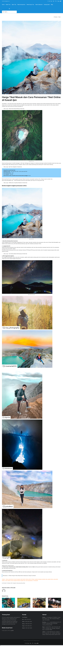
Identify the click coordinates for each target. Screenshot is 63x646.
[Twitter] (9, 630)
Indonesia (34, 103)
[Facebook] (2, 630)
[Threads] (6, 630)
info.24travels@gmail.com (6, 1)
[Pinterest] (8, 630)
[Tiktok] (5, 630)
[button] (9, 9)
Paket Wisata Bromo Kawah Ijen (21, 575)
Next (59, 16)
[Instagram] (3, 630)
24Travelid (12, 587)
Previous (55, 16)
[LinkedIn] (11, 630)
